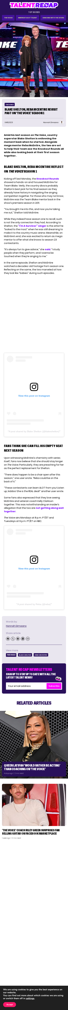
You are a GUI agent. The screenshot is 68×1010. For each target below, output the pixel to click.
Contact (59, 972)
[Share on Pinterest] (18, 639)
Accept (9, 1004)
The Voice (8, 18)
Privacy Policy (56, 976)
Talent (7, 967)
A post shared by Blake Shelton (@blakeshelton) (34, 431)
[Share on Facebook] (8, 639)
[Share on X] (13, 639)
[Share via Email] (28, 639)
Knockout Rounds (47, 178)
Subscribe (54, 686)
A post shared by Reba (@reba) (34, 604)
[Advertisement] (34, 877)
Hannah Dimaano (16, 626)
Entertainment (12, 976)
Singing (8, 972)
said (47, 249)
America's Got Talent (27, 18)
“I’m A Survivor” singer (32, 226)
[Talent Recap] (34, 5)
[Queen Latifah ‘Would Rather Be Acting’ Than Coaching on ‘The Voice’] (34, 745)
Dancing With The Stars (53, 18)
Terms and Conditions (52, 980)
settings (30, 998)
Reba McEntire (41, 655)
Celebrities (10, 980)
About (61, 967)
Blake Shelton (25, 655)
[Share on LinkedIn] (23, 639)
